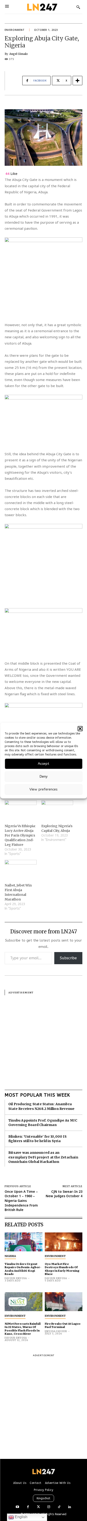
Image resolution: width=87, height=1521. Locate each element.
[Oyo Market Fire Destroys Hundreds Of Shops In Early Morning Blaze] (64, 1241)
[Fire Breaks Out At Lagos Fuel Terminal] (64, 1301)
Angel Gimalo (18, 54)
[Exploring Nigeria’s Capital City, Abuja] (57, 809)
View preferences (43, 789)
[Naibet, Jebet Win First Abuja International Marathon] (21, 869)
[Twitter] (38, 1507)
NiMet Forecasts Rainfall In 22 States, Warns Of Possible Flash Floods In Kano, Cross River (23, 1328)
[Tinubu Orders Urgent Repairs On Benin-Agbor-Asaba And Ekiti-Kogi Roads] (23, 1241)
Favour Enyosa (16, 1278)
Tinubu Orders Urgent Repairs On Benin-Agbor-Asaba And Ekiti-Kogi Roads (23, 1269)
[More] (77, 80)
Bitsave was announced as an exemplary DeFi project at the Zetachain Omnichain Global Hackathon (43, 1157)
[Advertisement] (43, 1039)
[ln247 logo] (41, 7)
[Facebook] (28, 1507)
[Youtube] (17, 1507)
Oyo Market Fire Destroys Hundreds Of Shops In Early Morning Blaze (62, 1269)
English (20, 1517)
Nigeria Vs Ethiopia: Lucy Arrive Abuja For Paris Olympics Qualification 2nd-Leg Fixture (20, 835)
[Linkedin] (70, 1507)
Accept (43, 764)
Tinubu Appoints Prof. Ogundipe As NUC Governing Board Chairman (42, 1122)
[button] (80, 728)
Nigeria (10, 1256)
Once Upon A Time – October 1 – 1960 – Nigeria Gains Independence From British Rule (21, 1200)
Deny (43, 776)
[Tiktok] (59, 1507)
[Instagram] (49, 1507)
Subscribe (68, 958)
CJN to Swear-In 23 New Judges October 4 (64, 1193)
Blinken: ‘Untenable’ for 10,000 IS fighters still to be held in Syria (37, 1138)
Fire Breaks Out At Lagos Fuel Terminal (63, 1325)
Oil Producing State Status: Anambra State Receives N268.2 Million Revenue (41, 1106)
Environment (15, 30)
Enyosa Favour (56, 1331)
